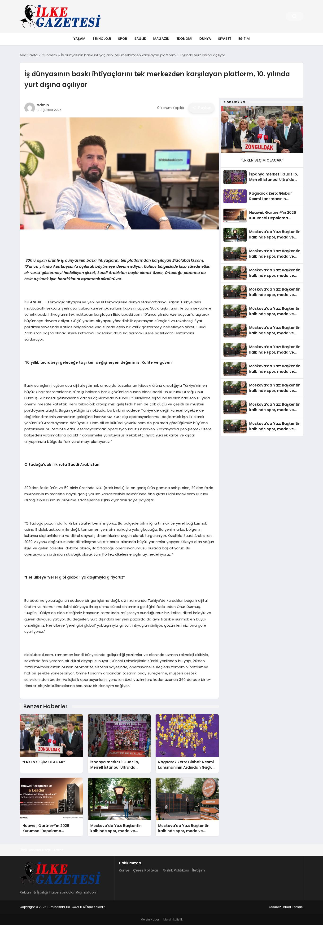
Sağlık (140, 38)
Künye (124, 870)
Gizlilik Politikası (176, 870)
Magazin (161, 38)
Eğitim (244, 38)
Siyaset (224, 38)
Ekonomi (184, 38)
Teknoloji (101, 38)
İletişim (198, 870)
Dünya (205, 38)
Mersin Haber (150, 919)
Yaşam (79, 38)
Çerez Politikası (146, 870)
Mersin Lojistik (173, 919)
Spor (122, 38)
